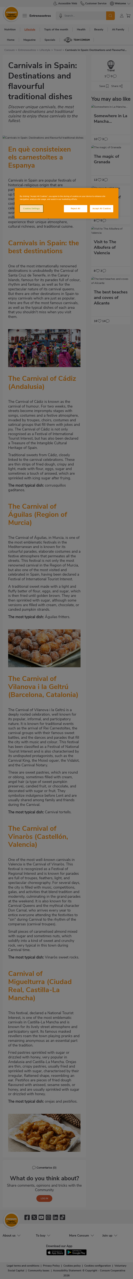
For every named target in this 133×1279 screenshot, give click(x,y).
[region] (66, 203)
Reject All (75, 208)
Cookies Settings (31, 208)
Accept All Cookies (101, 208)
